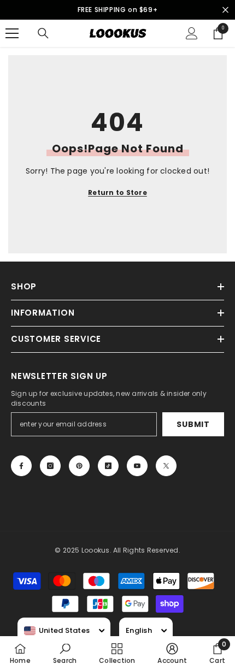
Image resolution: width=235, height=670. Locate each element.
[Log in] (192, 33)
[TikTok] (108, 465)
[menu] (12, 33)
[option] (117, 10)
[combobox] (57, 630)
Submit (193, 424)
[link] (65, 653)
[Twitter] (166, 465)
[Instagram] (50, 465)
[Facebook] (21, 465)
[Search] (43, 33)
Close (225, 10)
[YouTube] (137, 465)
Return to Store (117, 192)
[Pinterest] (79, 465)
